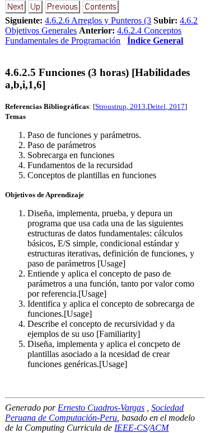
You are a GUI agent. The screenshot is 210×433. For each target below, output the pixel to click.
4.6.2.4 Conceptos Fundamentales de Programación (93, 35)
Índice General (155, 40)
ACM (159, 427)
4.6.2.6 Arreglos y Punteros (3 (98, 20)
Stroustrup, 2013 (120, 106)
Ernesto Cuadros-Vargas (101, 407)
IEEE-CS (130, 427)
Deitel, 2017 (166, 106)
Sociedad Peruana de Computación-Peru (94, 412)
